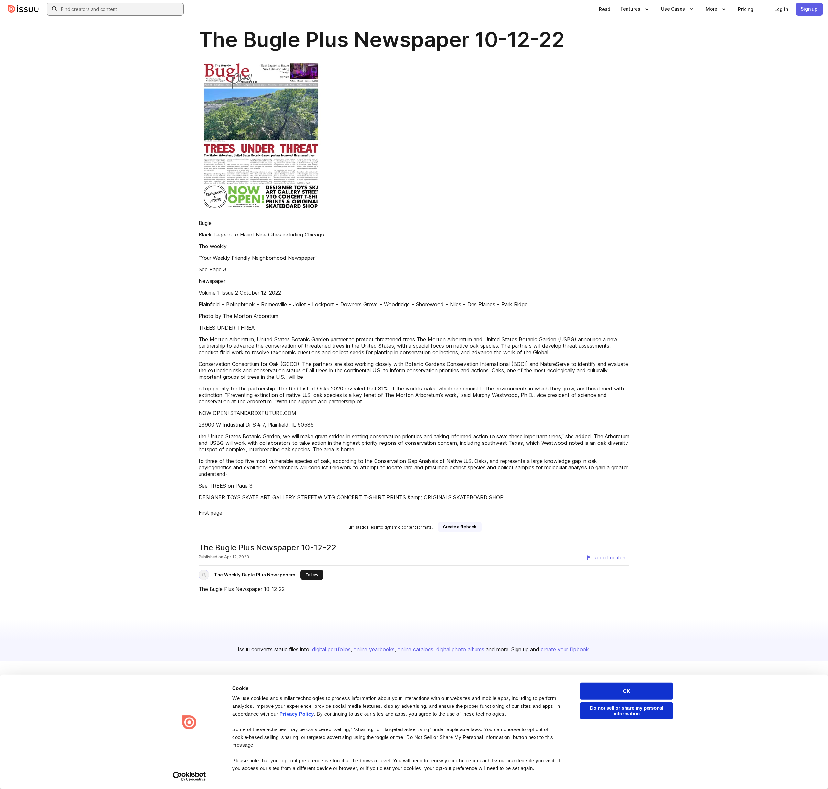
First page (210, 513)
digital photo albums (460, 649)
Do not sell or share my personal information (626, 710)
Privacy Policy (296, 714)
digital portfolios (331, 649)
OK (626, 691)
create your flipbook (565, 649)
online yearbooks (374, 649)
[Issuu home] (23, 9)
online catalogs (415, 649)
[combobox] (121, 9)
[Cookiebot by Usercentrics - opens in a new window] (189, 776)
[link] (605, 9)
